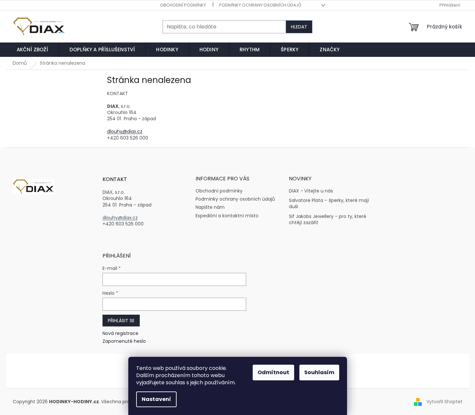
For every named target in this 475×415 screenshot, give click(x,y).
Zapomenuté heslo (124, 341)
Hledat (299, 27)
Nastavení (156, 399)
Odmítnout (273, 372)
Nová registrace (120, 333)
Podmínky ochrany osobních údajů (260, 5)
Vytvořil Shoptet (444, 401)
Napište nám (210, 207)
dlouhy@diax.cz (124, 131)
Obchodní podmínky (183, 5)
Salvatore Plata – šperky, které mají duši (329, 203)
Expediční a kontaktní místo (227, 215)
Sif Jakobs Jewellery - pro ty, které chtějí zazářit (327, 219)
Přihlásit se (121, 320)
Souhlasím (319, 372)
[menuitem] (32, 49)
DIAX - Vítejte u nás (311, 191)
